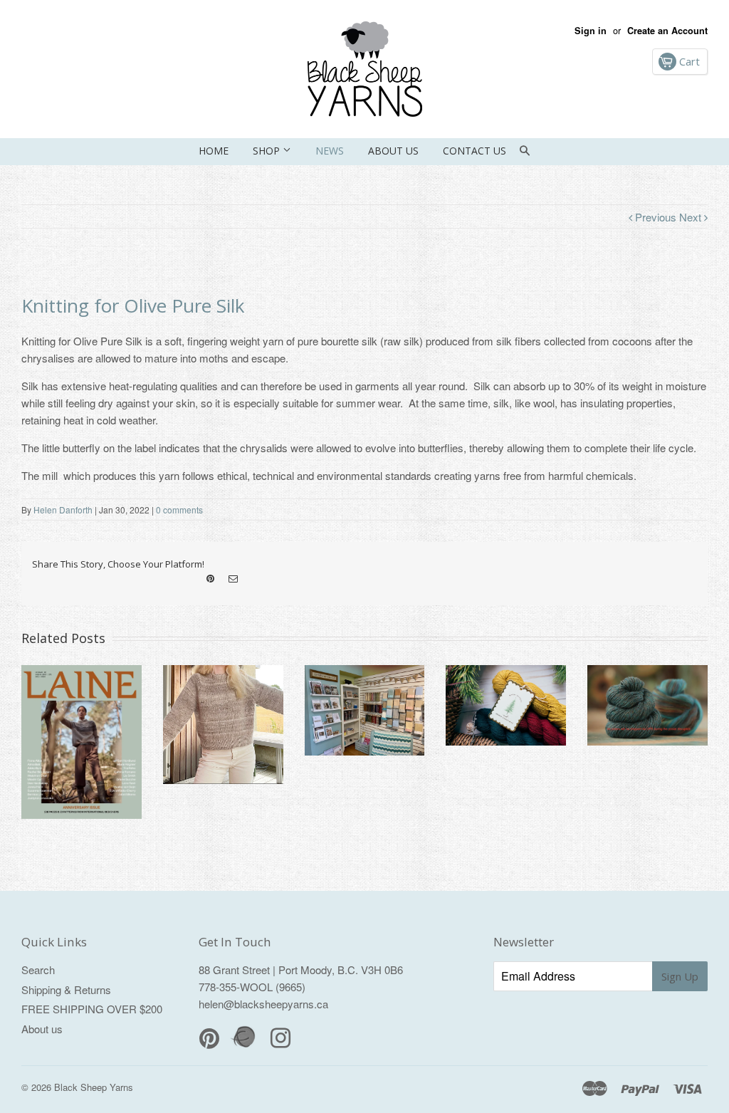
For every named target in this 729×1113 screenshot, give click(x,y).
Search (38, 969)
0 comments (179, 509)
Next (691, 216)
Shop (268, 150)
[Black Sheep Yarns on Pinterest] (210, 579)
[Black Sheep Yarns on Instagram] (233, 579)
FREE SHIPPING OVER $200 (91, 1008)
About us (393, 150)
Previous (655, 216)
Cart (688, 61)
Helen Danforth (63, 509)
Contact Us (474, 150)
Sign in (591, 30)
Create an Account (667, 30)
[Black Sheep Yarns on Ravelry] (245, 1045)
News (329, 150)
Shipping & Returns (66, 989)
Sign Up (679, 976)
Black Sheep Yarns (93, 1087)
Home (214, 150)
